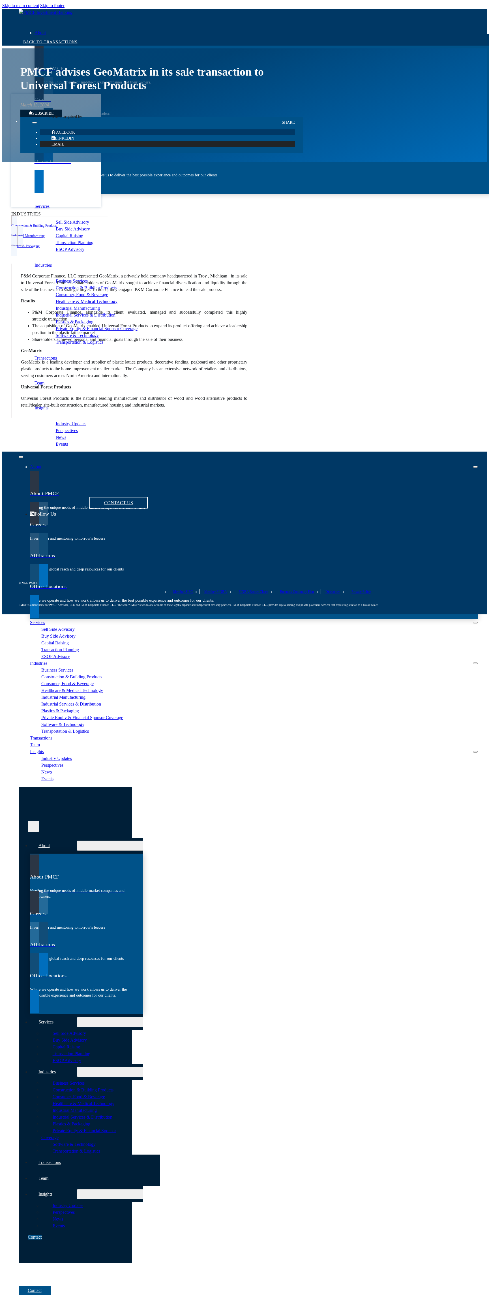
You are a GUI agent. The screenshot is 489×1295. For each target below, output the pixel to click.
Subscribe (43, 113)
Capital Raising (69, 235)
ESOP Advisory (70, 249)
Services (42, 206)
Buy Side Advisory (73, 228)
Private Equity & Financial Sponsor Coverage (82, 717)
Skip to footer (52, 5)
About (40, 32)
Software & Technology (62, 724)
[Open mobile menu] (21, 457)
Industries (43, 265)
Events (62, 444)
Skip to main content (20, 5)
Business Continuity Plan (297, 592)
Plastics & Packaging (74, 321)
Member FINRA (215, 592)
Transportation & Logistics (65, 731)
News (61, 437)
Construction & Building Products (71, 676)
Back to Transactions (50, 42)
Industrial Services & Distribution (71, 704)
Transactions (41, 738)
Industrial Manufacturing (78, 308)
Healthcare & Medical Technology (86, 301)
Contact (35, 1237)
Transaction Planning (74, 242)
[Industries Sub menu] (475, 663)
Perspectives (67, 430)
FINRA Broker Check (253, 592)
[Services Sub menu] (475, 622)
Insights (41, 407)
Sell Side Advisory (72, 222)
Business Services (57, 670)
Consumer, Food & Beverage (82, 294)
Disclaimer (332, 592)
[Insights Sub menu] (475, 752)
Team (35, 744)
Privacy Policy (361, 592)
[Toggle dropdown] (34, 122)
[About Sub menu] (475, 467)
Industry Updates (71, 423)
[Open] (33, 826)
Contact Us (118, 502)
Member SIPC (183, 592)
